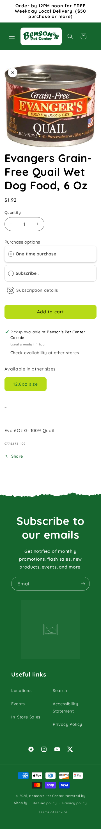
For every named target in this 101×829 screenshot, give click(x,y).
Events (18, 703)
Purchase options (22, 242)
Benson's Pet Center (46, 796)
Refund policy (45, 803)
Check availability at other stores (44, 352)
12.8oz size (25, 384)
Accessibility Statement (65, 707)
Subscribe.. (28, 273)
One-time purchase (36, 254)
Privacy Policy (67, 724)
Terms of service (53, 812)
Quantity (12, 212)
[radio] (11, 253)
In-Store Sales (25, 717)
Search (60, 690)
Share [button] (17, 456)
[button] (11, 36)
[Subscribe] (83, 583)
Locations (21, 690)
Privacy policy (74, 803)
